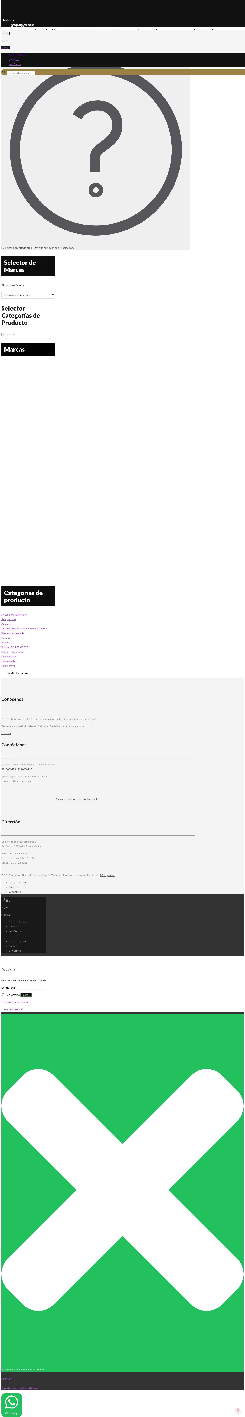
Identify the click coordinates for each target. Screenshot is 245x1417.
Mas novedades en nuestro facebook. (77, 798)
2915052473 (8, 769)
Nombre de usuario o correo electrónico (24, 980)
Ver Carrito (15, 64)
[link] (36, 72)
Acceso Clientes (18, 54)
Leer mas (6, 733)
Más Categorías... (21, 672)
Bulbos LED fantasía (12, 651)
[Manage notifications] (238, 1410)
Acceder (26, 995)
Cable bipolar (8, 661)
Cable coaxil (8, 665)
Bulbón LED (7, 642)
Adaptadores (8, 619)
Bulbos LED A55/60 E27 (14, 647)
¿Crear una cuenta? (12, 1009)
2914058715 (25, 769)
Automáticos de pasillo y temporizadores (24, 628)
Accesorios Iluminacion (14, 614)
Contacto (14, 59)
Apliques (6, 623)
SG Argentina (107, 875)
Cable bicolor (8, 656)
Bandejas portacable (12, 633)
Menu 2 (5, 47)
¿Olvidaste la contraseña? (15, 1001)
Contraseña (9, 987)
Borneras (6, 637)
